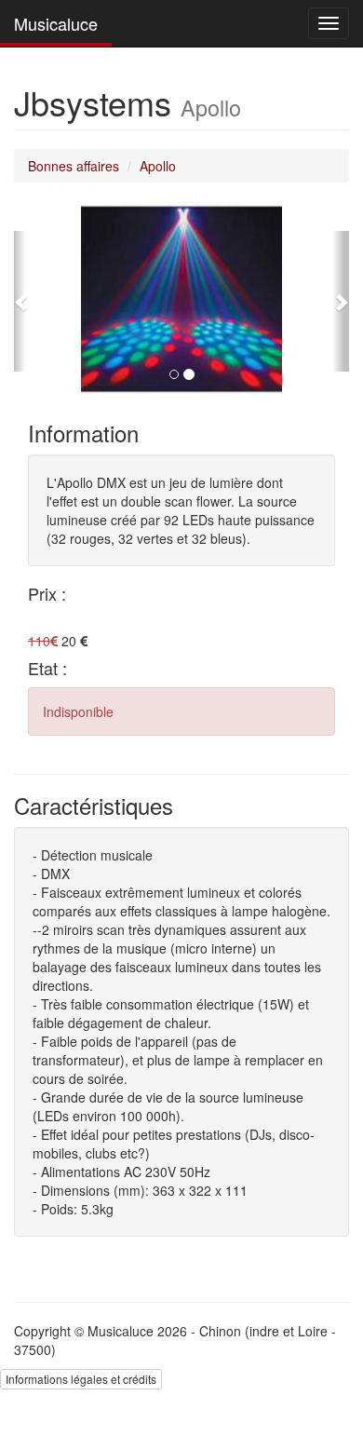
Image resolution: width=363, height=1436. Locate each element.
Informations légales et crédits (81, 1379)
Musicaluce (56, 23)
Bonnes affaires (73, 165)
